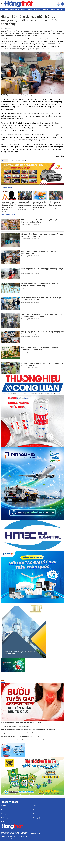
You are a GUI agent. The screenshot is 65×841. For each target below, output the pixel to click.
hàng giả (11, 160)
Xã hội (38, 9)
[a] (58, 4)
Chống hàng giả (14, 9)
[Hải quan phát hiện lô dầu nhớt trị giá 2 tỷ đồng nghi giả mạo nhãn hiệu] (10, 273)
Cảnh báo (35, 209)
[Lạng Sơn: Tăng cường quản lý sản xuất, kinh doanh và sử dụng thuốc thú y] (10, 368)
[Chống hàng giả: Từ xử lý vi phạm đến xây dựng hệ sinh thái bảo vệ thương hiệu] (10, 337)
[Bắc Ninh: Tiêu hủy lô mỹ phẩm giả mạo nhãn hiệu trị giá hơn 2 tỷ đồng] (25, 195)
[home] (18, 4)
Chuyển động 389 (22, 209)
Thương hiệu (31, 9)
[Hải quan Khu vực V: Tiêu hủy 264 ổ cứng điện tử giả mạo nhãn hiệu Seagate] (10, 303)
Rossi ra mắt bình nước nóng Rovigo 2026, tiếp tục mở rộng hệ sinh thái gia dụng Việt (24, 739)
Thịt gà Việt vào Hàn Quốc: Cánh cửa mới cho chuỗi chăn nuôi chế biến (20, 736)
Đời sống (4, 211)
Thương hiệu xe (54, 9)
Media (63, 9)
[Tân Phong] (32, 630)
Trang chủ (4, 805)
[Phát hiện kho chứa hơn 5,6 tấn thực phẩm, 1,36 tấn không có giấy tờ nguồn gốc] (10, 224)
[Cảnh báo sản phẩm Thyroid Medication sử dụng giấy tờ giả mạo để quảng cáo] (40, 195)
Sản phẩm (5, 680)
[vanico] (32, 577)
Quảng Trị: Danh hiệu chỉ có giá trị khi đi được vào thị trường (18, 733)
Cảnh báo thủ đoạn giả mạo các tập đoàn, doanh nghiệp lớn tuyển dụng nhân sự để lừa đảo (9, 205)
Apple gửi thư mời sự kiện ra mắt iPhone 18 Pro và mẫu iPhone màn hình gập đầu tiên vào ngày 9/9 (28, 729)
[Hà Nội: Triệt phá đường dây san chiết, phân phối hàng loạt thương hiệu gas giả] (10, 240)
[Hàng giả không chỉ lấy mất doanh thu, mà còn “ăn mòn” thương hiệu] (10, 257)
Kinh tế (23, 9)
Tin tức (6, 9)
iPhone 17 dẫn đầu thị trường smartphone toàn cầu (15, 726)
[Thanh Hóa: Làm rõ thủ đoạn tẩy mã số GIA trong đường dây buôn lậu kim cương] (10, 288)
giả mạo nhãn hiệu (20, 160)
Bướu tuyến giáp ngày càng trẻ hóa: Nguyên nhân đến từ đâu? (21, 722)
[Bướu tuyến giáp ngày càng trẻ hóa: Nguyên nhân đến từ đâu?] (32, 702)
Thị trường (45, 9)
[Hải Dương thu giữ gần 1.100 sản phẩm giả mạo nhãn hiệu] (56, 195)
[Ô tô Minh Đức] (32, 173)
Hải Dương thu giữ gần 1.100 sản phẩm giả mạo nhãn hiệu (55, 203)
